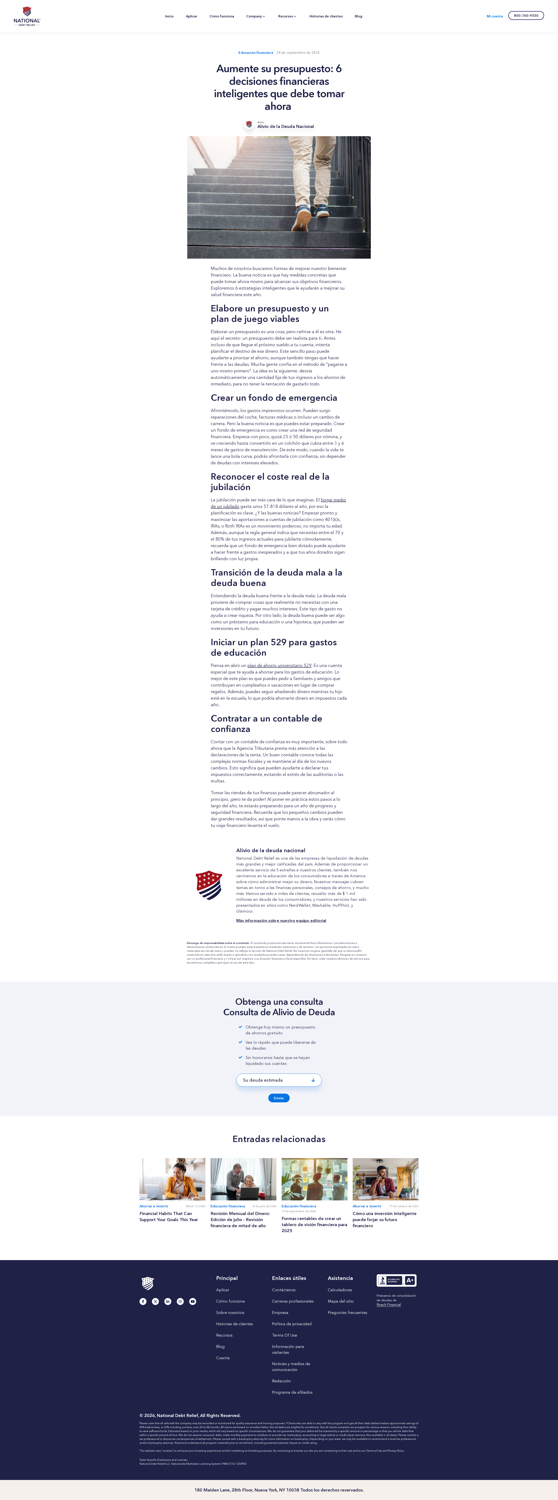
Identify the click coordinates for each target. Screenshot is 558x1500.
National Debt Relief (279, 950)
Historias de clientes (234, 1324)
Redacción (281, 1381)
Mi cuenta (495, 16)
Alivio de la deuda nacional (27, 16)
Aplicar (222, 1290)
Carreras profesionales (293, 1301)
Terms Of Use (284, 1335)
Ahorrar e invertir (154, 1206)
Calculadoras (340, 1290)
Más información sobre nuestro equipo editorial (281, 920)
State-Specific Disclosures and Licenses (163, 1459)
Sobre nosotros (230, 1312)
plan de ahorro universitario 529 (279, 665)
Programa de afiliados (292, 1392)
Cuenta (223, 1358)
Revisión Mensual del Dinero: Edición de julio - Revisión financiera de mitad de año (240, 1219)
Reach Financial (389, 1305)
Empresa (280, 1312)
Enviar (279, 1098)
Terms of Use (374, 1450)
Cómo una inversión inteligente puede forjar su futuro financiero (385, 1219)
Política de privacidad (292, 1324)
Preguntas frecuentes (347, 1312)
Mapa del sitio (341, 1301)
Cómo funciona (230, 1301)
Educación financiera (255, 53)
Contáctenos (284, 1290)
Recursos (224, 1335)
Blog (220, 1346)
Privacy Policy (396, 1450)
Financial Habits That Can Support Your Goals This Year (169, 1216)
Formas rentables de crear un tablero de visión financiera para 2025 (314, 1224)
